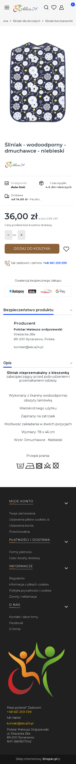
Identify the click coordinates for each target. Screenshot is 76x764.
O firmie (15, 629)
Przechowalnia (19, 532)
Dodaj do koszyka (32, 249)
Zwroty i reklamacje (23, 596)
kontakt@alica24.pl (28, 347)
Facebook (16, 623)
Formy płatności (20, 552)
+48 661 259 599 (55, 263)
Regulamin (17, 578)
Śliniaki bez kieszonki (59, 21)
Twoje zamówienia (22, 513)
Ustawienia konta (21, 525)
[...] (38, 82)
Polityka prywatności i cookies (30, 590)
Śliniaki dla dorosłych (26, 21)
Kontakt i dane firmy (23, 617)
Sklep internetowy (36, 759)
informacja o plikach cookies (29, 584)
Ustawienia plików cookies (28, 519)
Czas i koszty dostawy (24, 558)
